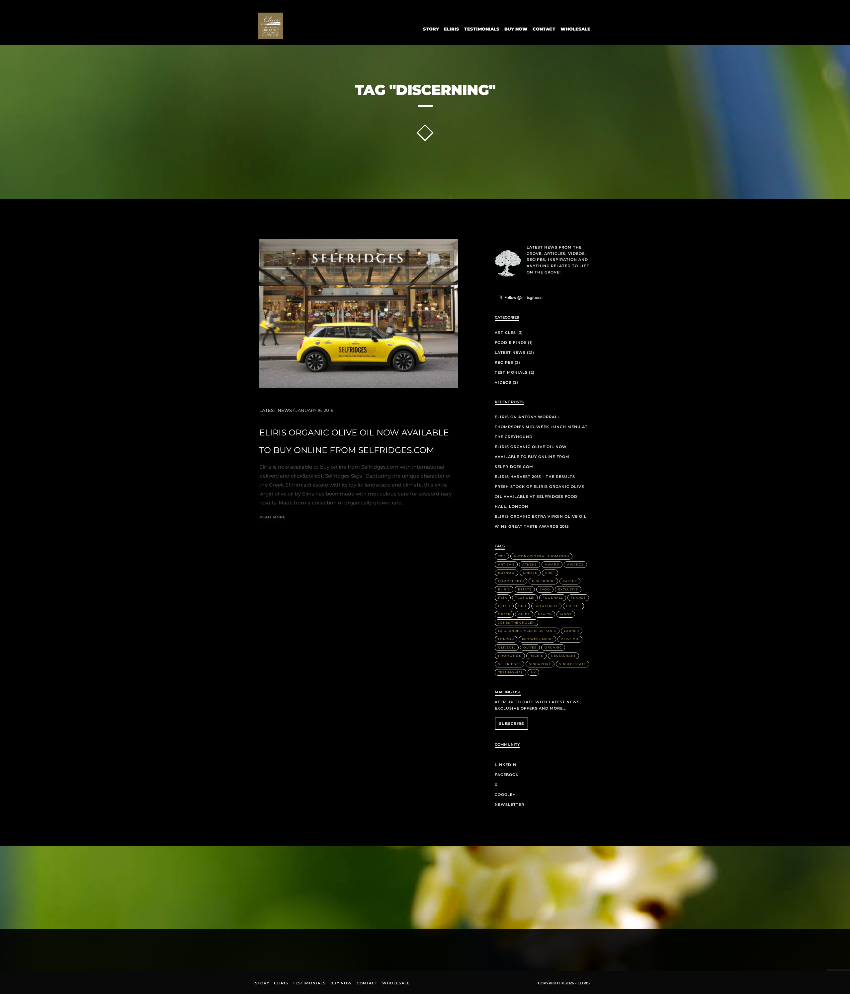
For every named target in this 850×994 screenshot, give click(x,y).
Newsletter (509, 804)
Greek (504, 614)
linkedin (265, 949)
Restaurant (563, 655)
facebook (281, 948)
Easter (570, 581)
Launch (571, 631)
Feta (502, 597)
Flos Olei (525, 597)
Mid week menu (537, 639)
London (506, 639)
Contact (544, 29)
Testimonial (510, 672)
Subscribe (511, 723)
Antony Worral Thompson (541, 556)
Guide (524, 614)
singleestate (572, 664)
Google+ (505, 794)
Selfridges (509, 664)
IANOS (566, 614)
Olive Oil (570, 639)
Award (552, 564)
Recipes (504, 362)
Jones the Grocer (516, 622)
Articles (505, 332)
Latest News (275, 410)
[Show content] (425, 133)
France (578, 597)
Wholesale (575, 29)
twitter (297, 950)
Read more (272, 517)
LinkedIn (505, 764)
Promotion (510, 655)
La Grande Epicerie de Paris (527, 631)
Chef (550, 572)
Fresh (504, 606)
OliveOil (506, 647)
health (545, 614)
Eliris (451, 29)
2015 (502, 556)
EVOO (545, 589)
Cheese (530, 572)
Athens (529, 564)
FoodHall (553, 597)
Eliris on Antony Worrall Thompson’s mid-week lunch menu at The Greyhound (541, 427)
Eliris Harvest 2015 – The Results (535, 476)
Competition (511, 581)
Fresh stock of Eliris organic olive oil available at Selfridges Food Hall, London (539, 496)
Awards (575, 564)
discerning (543, 581)
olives (530, 647)
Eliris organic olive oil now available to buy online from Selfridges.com (532, 456)
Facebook (507, 774)
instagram (313, 947)
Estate (525, 589)
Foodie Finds (511, 342)
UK (533, 672)
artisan (506, 564)
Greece (573, 606)
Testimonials (481, 29)
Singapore (540, 664)
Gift (522, 606)
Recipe (536, 655)
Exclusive (568, 589)
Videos (503, 382)
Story (431, 29)
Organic (553, 647)
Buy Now (516, 29)
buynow (506, 572)
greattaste (546, 606)
